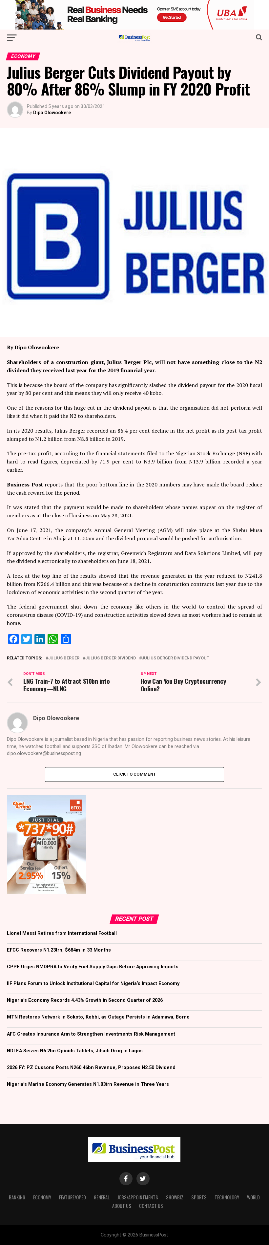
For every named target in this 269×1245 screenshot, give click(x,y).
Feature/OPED (72, 1197)
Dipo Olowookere (52, 112)
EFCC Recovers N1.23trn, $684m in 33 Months (59, 950)
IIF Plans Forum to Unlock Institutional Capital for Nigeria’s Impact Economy (93, 983)
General (102, 1197)
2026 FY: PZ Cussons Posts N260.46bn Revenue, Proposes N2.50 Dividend (91, 1067)
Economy (42, 1197)
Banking (17, 1197)
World (253, 1197)
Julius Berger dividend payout (175, 658)
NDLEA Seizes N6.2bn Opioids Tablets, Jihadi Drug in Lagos (75, 1051)
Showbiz (174, 1197)
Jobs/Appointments (137, 1197)
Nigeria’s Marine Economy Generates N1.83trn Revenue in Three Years (88, 1084)
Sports (199, 1197)
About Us (121, 1205)
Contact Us (151, 1205)
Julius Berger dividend (110, 658)
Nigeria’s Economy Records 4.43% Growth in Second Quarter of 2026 (85, 1000)
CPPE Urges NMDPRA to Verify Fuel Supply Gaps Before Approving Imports (92, 967)
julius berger (63, 658)
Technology (227, 1197)
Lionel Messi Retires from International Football (62, 933)
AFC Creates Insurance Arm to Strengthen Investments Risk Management (91, 1034)
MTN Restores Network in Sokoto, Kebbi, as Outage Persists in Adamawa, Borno (98, 1017)
